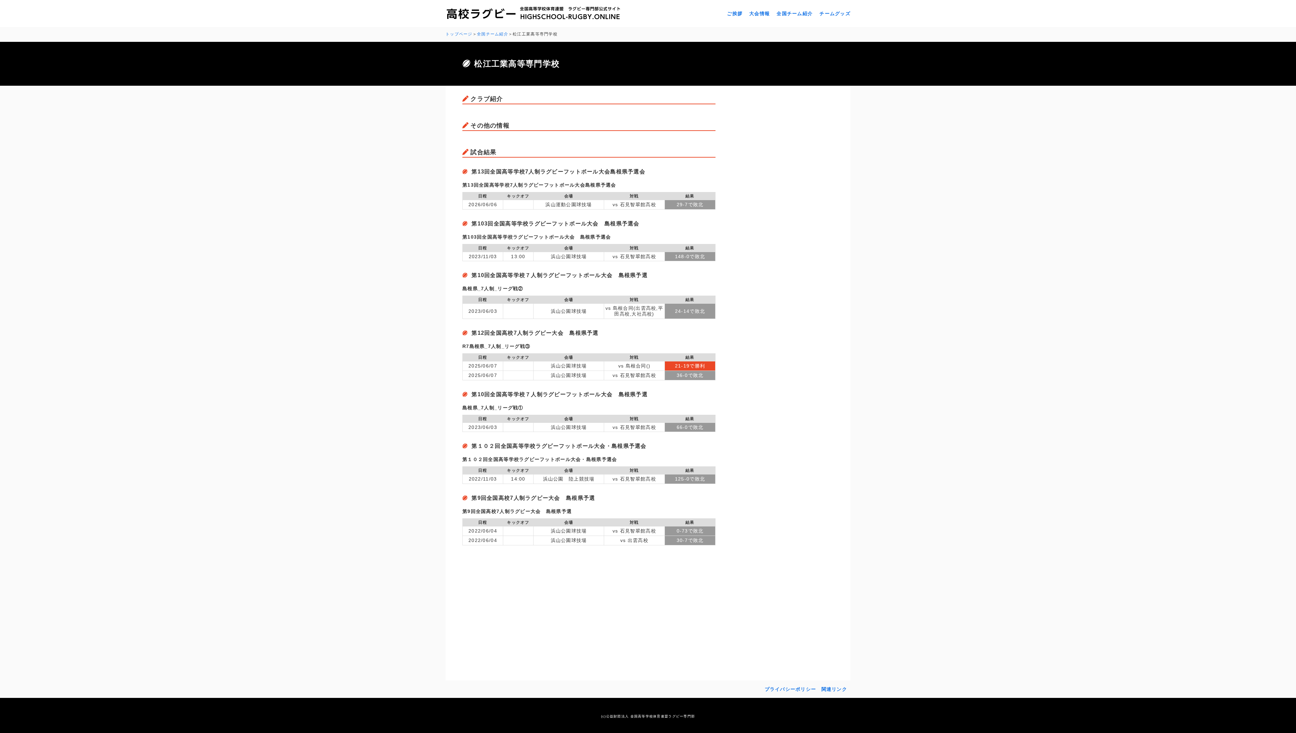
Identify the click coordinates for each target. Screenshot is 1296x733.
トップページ (459, 34)
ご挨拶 (734, 13)
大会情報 (759, 13)
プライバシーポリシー (790, 689)
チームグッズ (834, 13)
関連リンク (834, 689)
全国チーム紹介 (795, 13)
